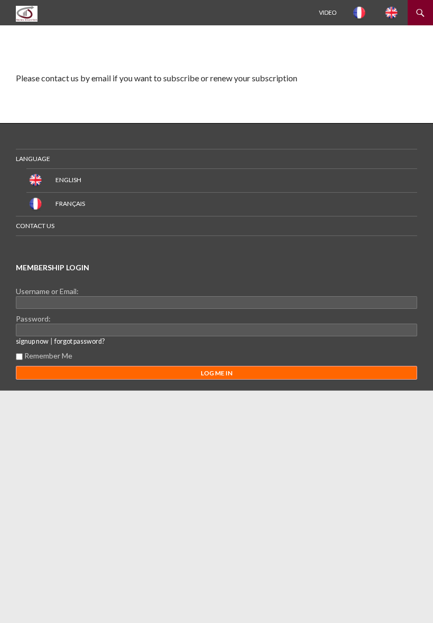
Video (327, 12)
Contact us (35, 226)
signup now (32, 341)
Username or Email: (47, 291)
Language (33, 159)
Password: (33, 318)
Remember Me (48, 355)
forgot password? (79, 341)
